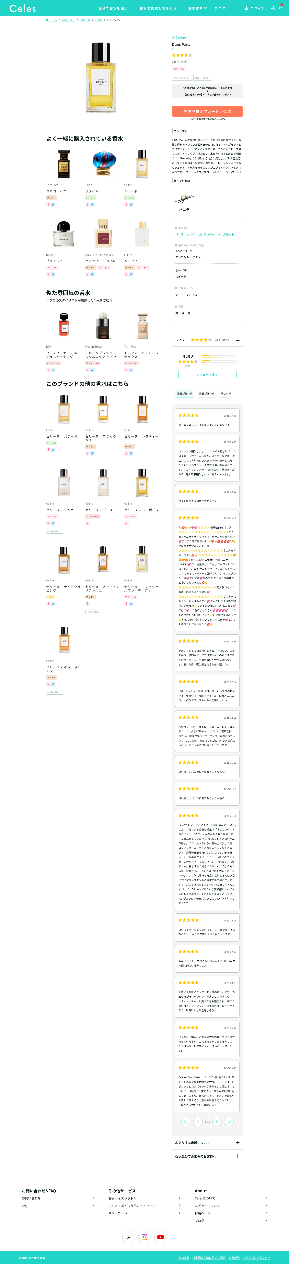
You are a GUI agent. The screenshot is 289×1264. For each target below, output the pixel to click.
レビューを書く (207, 374)
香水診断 (195, 8)
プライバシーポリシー (256, 1257)
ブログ (220, 8)
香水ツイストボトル (122, 1198)
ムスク (191, 234)
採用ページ (203, 1213)
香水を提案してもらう (158, 8)
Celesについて (205, 1198)
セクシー (197, 257)
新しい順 (226, 393)
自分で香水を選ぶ (113, 8)
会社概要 (183, 1257)
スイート (180, 276)
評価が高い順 (184, 393)
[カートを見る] (280, 8)
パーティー (194, 295)
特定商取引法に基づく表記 (208, 1257)
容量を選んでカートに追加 (207, 111)
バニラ (179, 234)
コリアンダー (206, 234)
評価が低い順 (206, 393)
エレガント (182, 257)
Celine (180, 37)
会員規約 (234, 1257)
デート (179, 295)
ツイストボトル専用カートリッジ (132, 1205)
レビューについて (207, 1205)
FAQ (25, 1205)
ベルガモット (226, 234)
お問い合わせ (31, 1198)
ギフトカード (117, 1213)
